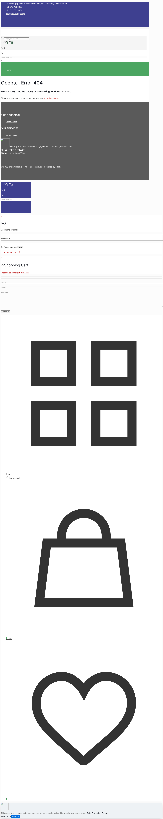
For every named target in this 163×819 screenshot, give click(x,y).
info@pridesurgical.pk (15, 13)
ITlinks (58, 167)
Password (6, 238)
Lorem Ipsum (11, 121)
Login (20, 247)
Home (8, 70)
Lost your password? (10, 252)
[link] (2, 60)
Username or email (10, 230)
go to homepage (51, 98)
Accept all (15, 816)
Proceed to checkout (10, 273)
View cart (25, 273)
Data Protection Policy (97, 813)
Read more (6, 816)
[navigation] (81, 265)
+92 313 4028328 (14, 7)
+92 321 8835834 (14, 10)
